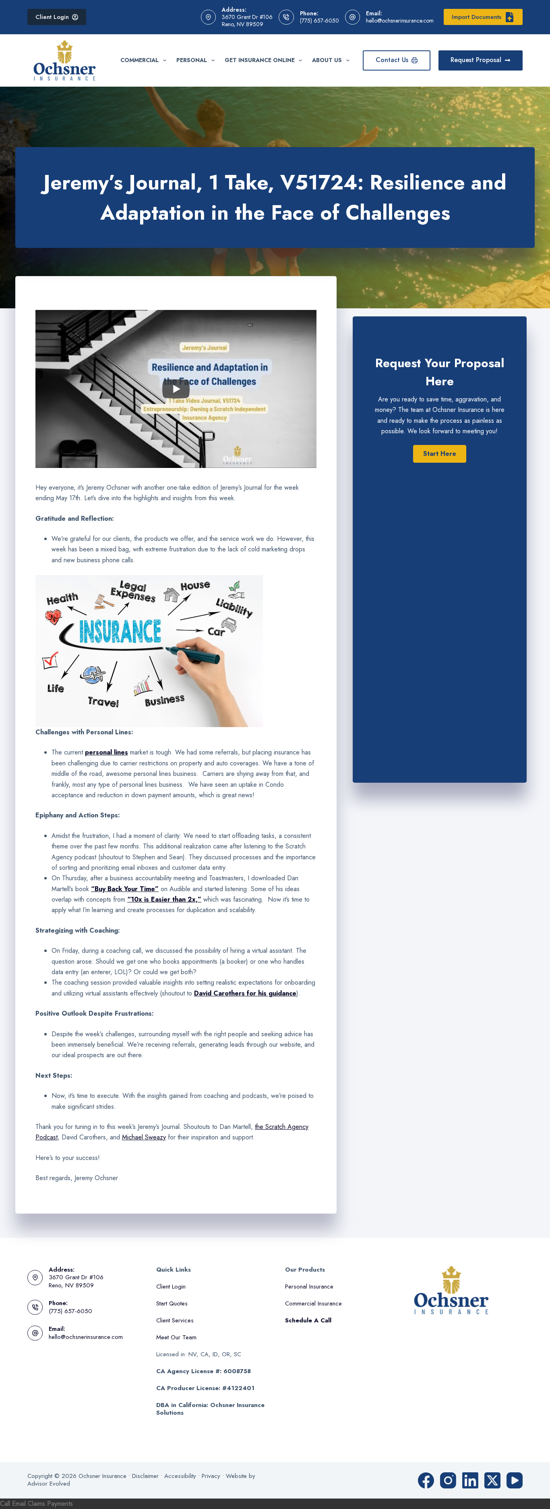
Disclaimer (145, 1476)
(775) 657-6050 (319, 21)
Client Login (52, 16)
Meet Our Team (176, 1337)
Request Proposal (476, 59)
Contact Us (392, 59)
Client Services (175, 1320)
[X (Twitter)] (492, 1480)
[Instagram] (448, 1480)
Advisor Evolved (48, 1483)
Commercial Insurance (313, 1303)
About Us (327, 60)
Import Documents (476, 16)
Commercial (139, 60)
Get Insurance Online (260, 60)
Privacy (211, 1476)
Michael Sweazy (144, 1137)
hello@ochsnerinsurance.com (400, 21)
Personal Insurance (309, 1286)
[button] (439, 454)
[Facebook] (426, 1480)
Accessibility (180, 1476)
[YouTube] (515, 1480)
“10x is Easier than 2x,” (164, 899)
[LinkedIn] (470, 1480)
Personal (191, 60)
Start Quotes (172, 1303)
